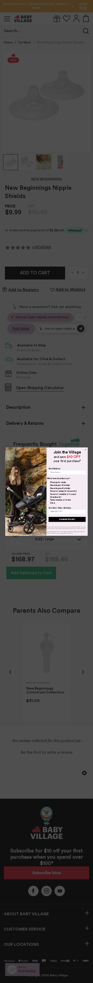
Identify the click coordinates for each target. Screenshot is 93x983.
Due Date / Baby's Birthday (60, 508)
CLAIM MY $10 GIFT (67, 519)
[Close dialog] (85, 449)
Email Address (54, 469)
